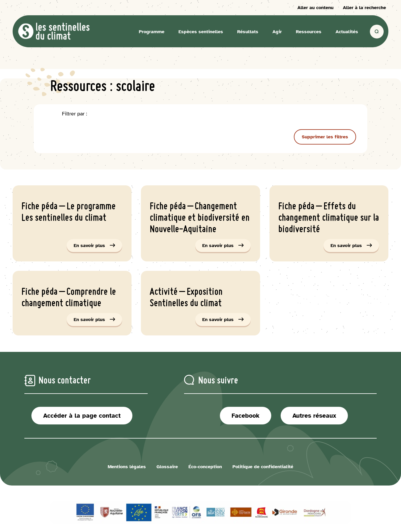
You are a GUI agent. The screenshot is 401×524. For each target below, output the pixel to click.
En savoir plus (98, 247)
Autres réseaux (314, 415)
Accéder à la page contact (82, 415)
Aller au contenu (315, 8)
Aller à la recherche (364, 8)
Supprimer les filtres (325, 137)
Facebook (246, 415)
